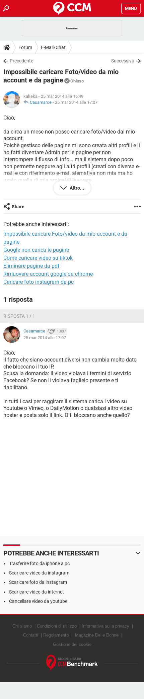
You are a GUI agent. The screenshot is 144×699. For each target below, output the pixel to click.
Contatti (30, 635)
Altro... (76, 188)
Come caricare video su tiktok (38, 258)
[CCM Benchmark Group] (72, 663)
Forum (25, 47)
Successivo (122, 60)
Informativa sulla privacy (105, 626)
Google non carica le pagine (36, 250)
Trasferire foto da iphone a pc (39, 563)
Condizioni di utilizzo (57, 626)
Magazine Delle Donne (97, 635)
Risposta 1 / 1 (19, 316)
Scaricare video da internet (36, 592)
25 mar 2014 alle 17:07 (76, 102)
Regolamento (56, 635)
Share (18, 206)
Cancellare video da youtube (38, 601)
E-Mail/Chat (53, 47)
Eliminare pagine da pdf (31, 266)
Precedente (21, 60)
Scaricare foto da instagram (38, 582)
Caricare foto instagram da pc (38, 282)
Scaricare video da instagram (39, 572)
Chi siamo (22, 626)
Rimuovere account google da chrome (48, 274)
